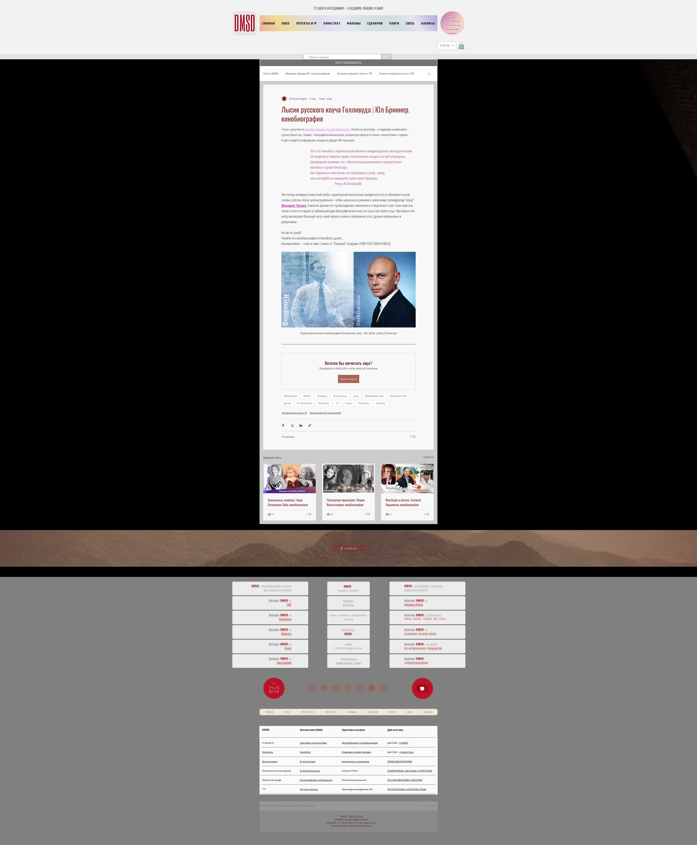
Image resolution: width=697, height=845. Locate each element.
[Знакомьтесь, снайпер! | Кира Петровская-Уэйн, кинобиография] (289, 478)
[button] (306, 23)
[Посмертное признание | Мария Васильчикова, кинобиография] (348, 478)
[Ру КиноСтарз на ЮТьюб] (383, 688)
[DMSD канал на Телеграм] (324, 688)
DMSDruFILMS (397, 396)
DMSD (307, 396)
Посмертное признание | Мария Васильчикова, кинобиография (346, 502)
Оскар (348, 403)
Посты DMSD (270, 73)
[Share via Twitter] (292, 425)
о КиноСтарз (406, 752)
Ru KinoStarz (340, 396)
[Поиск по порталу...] (386, 56)
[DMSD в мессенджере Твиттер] (360, 688)
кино (356, 396)
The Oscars (363, 403)
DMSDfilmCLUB (374, 396)
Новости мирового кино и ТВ (396, 73)
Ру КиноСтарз (304, 403)
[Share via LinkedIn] (301, 425)
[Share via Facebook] (283, 425)
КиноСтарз (348, 605)
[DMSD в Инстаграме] (371, 688)
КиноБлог (324, 403)
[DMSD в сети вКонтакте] (336, 688)
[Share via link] (309, 425)
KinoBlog (322, 396)
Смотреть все (428, 457)
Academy (380, 403)
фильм (287, 403)
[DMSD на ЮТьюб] (312, 688)
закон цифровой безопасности (294, 805)
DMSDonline (290, 396)
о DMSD (403, 742)
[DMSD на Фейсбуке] (348, 688)
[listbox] (446, 46)
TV (337, 403)
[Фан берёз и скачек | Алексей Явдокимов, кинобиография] (407, 478)
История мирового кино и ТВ (354, 73)
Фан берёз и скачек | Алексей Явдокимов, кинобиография (403, 502)
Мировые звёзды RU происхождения (308, 73)
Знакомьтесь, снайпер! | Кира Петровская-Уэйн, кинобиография (288, 502)
